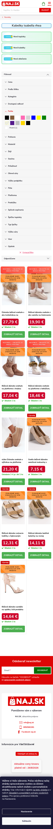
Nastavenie (26, 811)
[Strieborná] (17, 123)
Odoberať (42, 670)
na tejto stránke (40, 789)
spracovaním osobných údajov (17, 680)
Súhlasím (26, 821)
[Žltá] (39, 118)
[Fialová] (12, 123)
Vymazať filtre (27, 252)
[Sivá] (28, 118)
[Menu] (49, 3)
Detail (19, 334)
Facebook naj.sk (29, 732)
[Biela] (17, 118)
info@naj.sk (29, 722)
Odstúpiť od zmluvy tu (27, 754)
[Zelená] (44, 118)
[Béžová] (7, 123)
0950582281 (28, 727)
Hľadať (45, 10)
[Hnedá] (12, 118)
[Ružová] (23, 118)
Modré (13, 128)
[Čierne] (28, 123)
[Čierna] (7, 118)
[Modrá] (33, 118)
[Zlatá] (23, 123)
